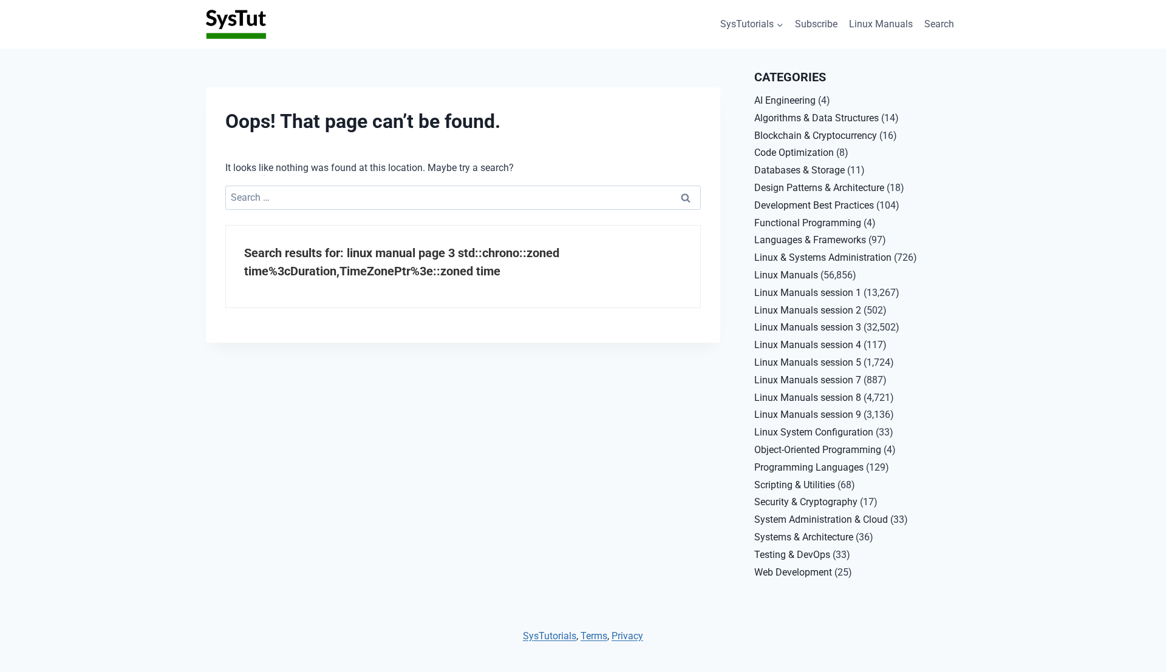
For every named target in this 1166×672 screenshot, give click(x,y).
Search (939, 24)
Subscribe (816, 24)
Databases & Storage (799, 170)
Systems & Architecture (803, 537)
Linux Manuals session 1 (807, 292)
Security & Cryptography (805, 502)
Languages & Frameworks (810, 240)
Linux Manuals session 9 (807, 414)
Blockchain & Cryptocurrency (815, 135)
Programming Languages (809, 467)
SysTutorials (549, 636)
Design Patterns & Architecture (819, 187)
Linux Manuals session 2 (807, 310)
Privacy (627, 636)
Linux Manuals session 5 (807, 362)
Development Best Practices (814, 205)
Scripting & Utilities (794, 485)
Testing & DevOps (792, 554)
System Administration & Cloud (821, 519)
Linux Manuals (881, 24)
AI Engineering (785, 100)
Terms (594, 636)
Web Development (793, 572)
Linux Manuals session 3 (807, 327)
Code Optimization (794, 152)
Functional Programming (807, 223)
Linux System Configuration (813, 432)
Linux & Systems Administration (823, 257)
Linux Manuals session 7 (807, 380)
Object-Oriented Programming (817, 449)
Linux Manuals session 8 (807, 397)
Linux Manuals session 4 (807, 345)
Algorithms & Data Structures (816, 118)
